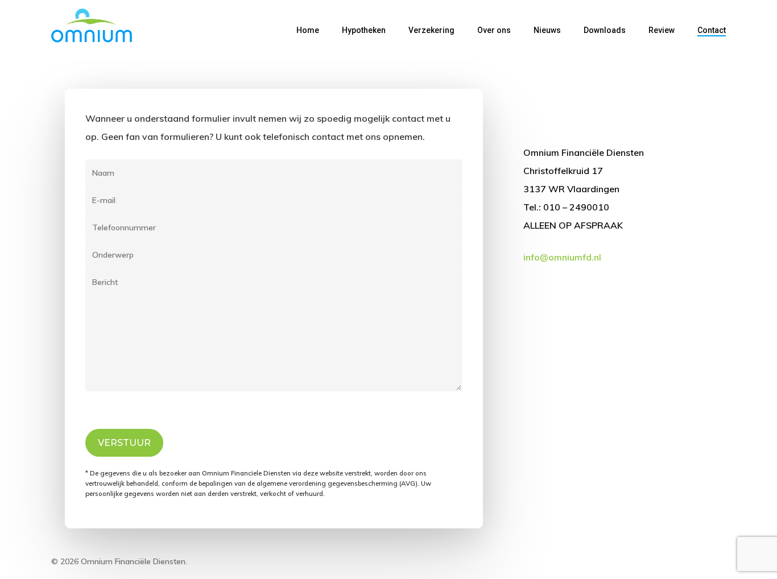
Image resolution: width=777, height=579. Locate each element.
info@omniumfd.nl (562, 257)
